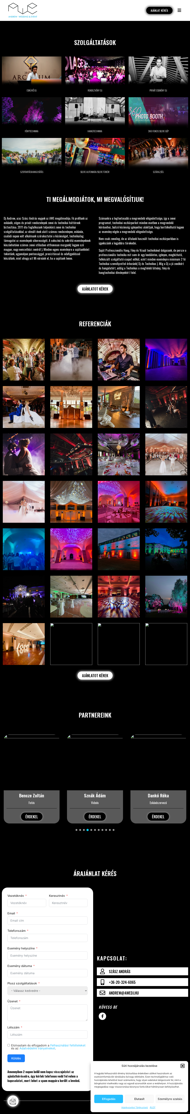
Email (11, 913)
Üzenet (12, 1001)
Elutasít (139, 1099)
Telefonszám (16, 931)
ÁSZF (152, 1107)
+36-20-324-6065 (122, 982)
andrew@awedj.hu (124, 993)
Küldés (16, 1058)
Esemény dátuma (19, 966)
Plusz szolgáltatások (22, 983)
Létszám (13, 1027)
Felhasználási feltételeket (68, 1045)
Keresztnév (57, 896)
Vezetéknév (15, 896)
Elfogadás (108, 1099)
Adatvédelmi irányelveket (37, 1048)
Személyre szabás (170, 1099)
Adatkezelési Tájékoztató (134, 1107)
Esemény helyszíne (21, 948)
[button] (182, 1066)
